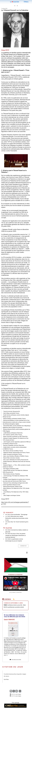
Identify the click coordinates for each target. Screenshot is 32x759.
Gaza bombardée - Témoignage (19, 514)
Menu (26, 2)
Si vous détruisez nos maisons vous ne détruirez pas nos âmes (14, 615)
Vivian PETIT (9, 512)
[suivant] (17, 6)
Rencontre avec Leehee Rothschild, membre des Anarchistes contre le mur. (16, 518)
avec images (18, 695)
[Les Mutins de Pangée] (15, 707)
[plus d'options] (20, 691)
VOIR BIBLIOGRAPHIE (16, 659)
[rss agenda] (12, 599)
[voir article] (13, 635)
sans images (18, 694)
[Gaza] (15, 572)
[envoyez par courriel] (16, 691)
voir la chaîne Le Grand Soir (15, 592)
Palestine (8, 528)
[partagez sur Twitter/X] (14, 691)
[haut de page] (27, 553)
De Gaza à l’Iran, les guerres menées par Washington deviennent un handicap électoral (15, 535)
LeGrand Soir (14, 2)
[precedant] (14, 6)
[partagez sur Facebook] (11, 691)
